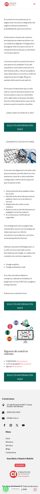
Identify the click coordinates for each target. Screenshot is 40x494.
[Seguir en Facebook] (4, 425)
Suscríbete (20, 465)
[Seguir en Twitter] (17, 425)
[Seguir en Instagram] (10, 425)
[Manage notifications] (35, 489)
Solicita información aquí (20, 127)
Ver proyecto (22, 361)
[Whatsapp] (6, 488)
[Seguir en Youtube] (23, 425)
